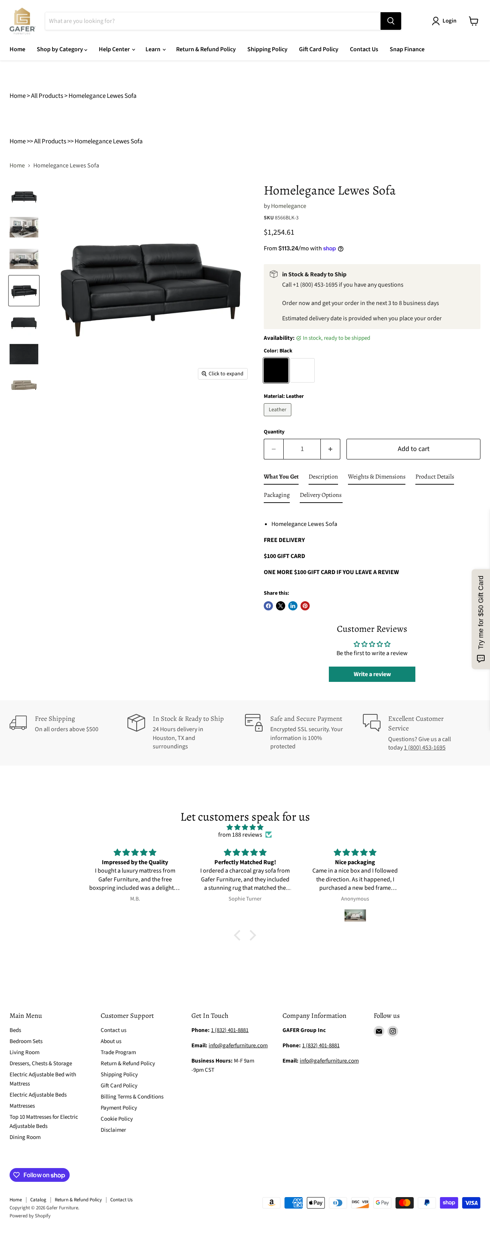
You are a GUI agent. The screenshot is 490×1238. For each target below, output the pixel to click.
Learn (153, 49)
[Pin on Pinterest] (305, 605)
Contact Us (364, 49)
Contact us (113, 1030)
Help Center (115, 49)
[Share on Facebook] (268, 605)
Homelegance (288, 206)
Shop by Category (60, 49)
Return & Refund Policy (206, 49)
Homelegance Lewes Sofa (103, 96)
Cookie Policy (117, 1119)
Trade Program (118, 1052)
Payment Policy (119, 1108)
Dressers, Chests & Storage (41, 1064)
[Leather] (278, 418)
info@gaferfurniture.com (238, 1046)
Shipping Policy (267, 49)
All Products (47, 96)
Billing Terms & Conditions (132, 1097)
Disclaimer (113, 1130)
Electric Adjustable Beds (38, 1095)
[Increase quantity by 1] (330, 449)
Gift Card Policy (318, 49)
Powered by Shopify (30, 1215)
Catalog (38, 1199)
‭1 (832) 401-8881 (229, 1030)
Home (17, 49)
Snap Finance (407, 49)
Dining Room (25, 1137)
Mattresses (22, 1106)
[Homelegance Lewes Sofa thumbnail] (24, 195)
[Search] (391, 21)
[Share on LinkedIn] (292, 605)
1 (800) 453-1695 (425, 747)
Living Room (24, 1052)
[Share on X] (280, 605)
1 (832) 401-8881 (321, 1046)
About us (111, 1041)
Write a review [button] (372, 674)
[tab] (281, 478)
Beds (15, 1030)
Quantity (274, 432)
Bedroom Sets (26, 1041)
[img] (245, 827)
